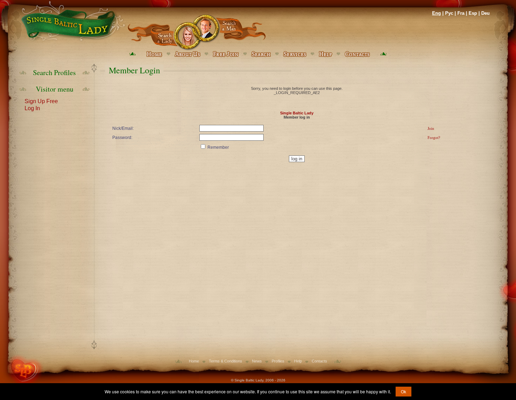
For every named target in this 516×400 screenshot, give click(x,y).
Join (431, 128)
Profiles (278, 361)
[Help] (325, 54)
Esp (473, 13)
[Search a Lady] (162, 32)
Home (194, 361)
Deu (485, 13)
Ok (403, 391)
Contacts (319, 361)
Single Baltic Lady (296, 113)
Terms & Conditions (225, 361)
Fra (460, 13)
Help (298, 361)
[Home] (72, 21)
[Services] (294, 54)
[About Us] (187, 54)
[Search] (261, 54)
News (257, 361)
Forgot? (434, 137)
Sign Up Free (41, 100)
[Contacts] (357, 54)
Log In (32, 107)
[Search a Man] (231, 32)
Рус (449, 13)
